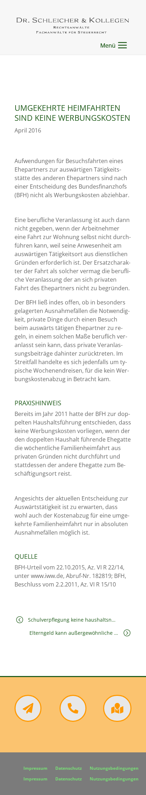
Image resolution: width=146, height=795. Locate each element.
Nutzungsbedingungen (114, 768)
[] (117, 720)
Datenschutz (68, 768)
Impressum (35, 768)
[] (73, 720)
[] (28, 720)
